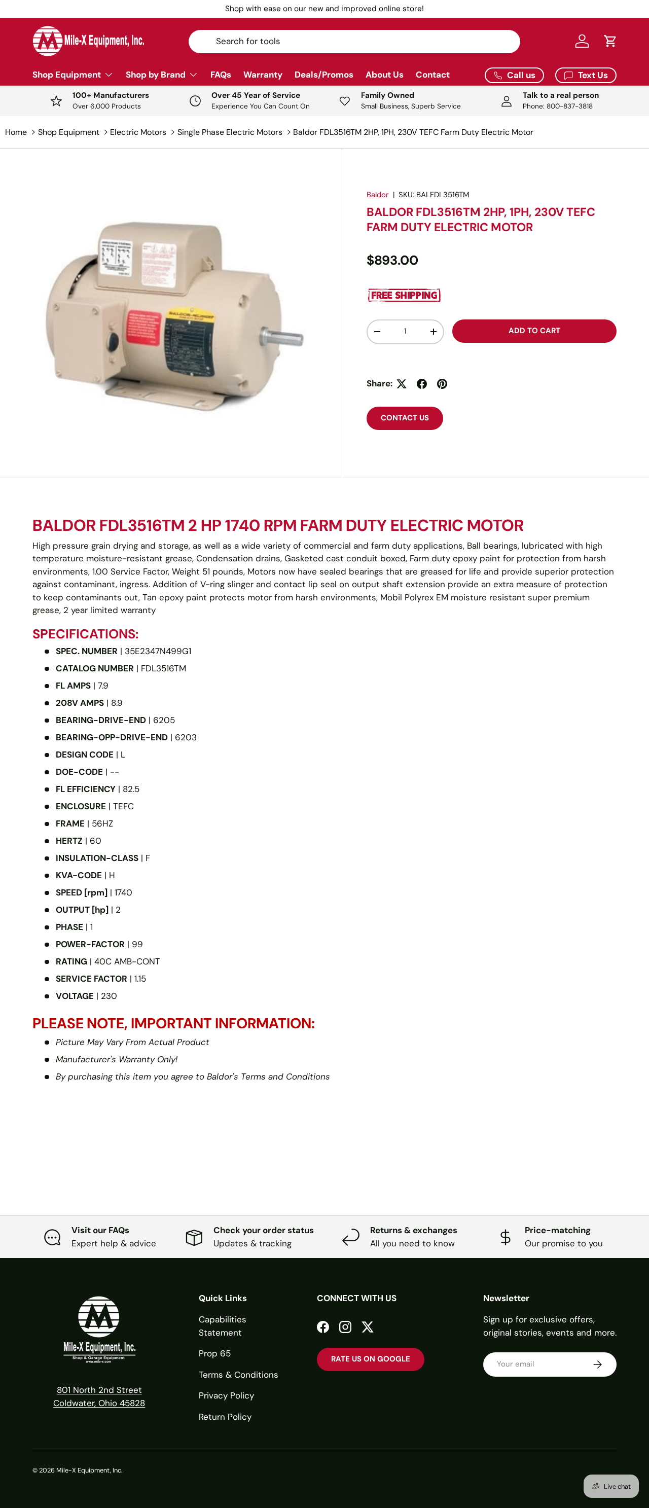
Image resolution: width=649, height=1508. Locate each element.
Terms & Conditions (238, 1374)
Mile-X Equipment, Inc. (89, 1470)
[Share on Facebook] (422, 384)
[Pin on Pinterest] (442, 384)
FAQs (220, 74)
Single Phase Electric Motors (229, 132)
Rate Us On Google (370, 1359)
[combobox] (354, 41)
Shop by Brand (156, 74)
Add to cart (534, 331)
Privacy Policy (226, 1395)
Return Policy (225, 1416)
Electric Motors (138, 132)
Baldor (378, 195)
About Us (385, 74)
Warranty (262, 74)
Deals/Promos (324, 74)
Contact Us (405, 418)
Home (16, 132)
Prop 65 (215, 1353)
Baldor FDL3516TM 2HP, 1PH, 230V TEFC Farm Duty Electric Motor (413, 132)
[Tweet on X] (401, 384)
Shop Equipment (66, 74)
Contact (433, 74)
